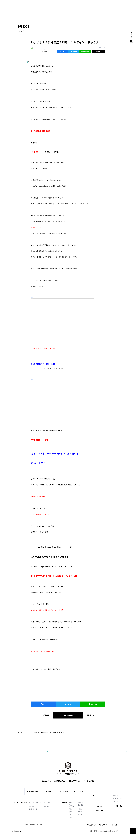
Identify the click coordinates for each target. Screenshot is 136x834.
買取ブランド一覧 (71, 6)
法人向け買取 (59, 6)
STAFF (53, 3)
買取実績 (50, 6)
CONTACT (79, 3)
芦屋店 (70, 802)
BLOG (94, 795)
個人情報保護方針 (17, 831)
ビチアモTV (96, 810)
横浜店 (70, 809)
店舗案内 (64, 802)
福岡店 (80, 809)
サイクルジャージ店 (72, 805)
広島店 (70, 814)
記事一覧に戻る (68, 715)
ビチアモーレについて (35, 803)
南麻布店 (80, 802)
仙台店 (70, 817)
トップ (20, 732)
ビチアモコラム (117, 801)
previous (45, 715)
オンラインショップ (79, 791)
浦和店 (70, 811)
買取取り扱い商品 (32, 791)
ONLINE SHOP (70, 3)
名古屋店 (80, 805)
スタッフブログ (117, 798)
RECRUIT (86, 3)
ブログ (27, 732)
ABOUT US (46, 3)
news (98, 51)
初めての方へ (41, 6)
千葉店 (80, 814)
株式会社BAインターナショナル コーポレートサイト (102, 825)
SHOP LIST (60, 3)
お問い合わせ (33, 809)
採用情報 (46, 806)
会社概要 (31, 806)
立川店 (80, 811)
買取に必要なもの (74, 781)
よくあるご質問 (84, 6)
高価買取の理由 (59, 781)
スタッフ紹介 (48, 802)
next (89, 715)
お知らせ (115, 795)
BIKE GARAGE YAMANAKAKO (34, 825)
